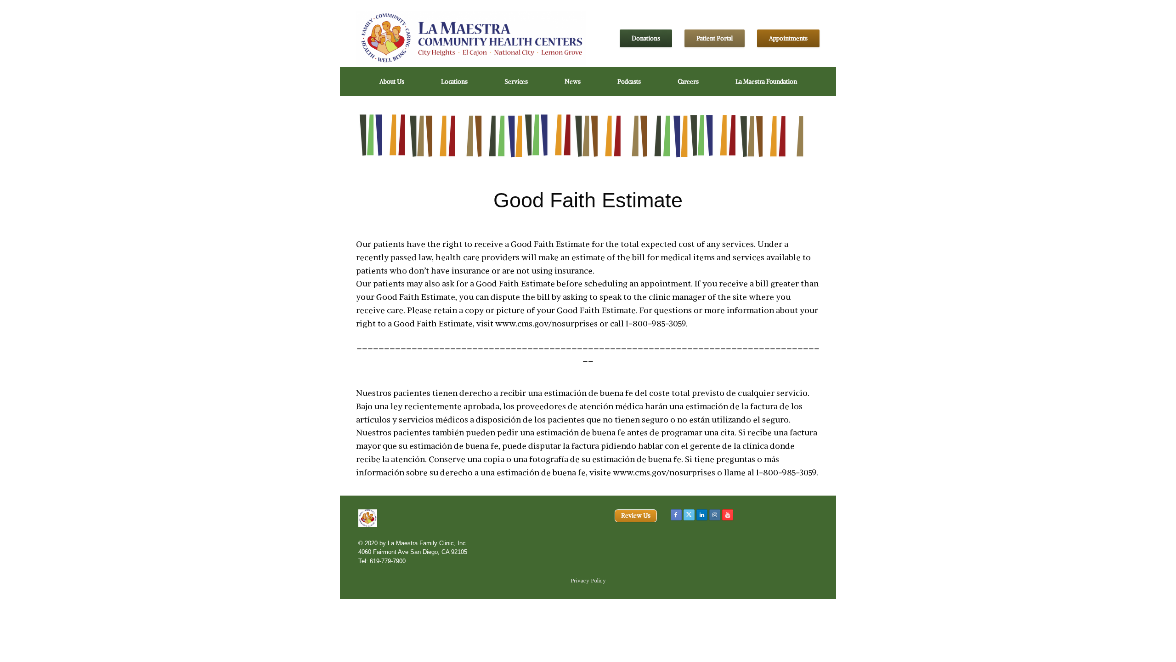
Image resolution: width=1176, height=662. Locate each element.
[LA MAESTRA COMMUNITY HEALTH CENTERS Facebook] (676, 514)
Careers (688, 82)
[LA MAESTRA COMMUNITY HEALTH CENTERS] (471, 38)
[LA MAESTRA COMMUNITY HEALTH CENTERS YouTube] (727, 514)
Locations (454, 82)
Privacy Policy (588, 580)
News (573, 82)
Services (516, 82)
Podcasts (629, 82)
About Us (391, 82)
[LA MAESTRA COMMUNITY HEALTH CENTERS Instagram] (714, 514)
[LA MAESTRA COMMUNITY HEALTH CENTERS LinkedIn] (701, 514)
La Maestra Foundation (766, 82)
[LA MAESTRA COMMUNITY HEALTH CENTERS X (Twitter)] (689, 514)
